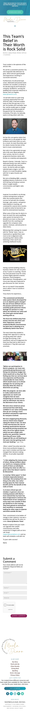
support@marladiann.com (11, 534)
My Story (15, 662)
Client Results (15, 666)
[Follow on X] (15, 693)
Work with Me (15, 664)
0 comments (7, 54)
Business (5, 53)
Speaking (15, 671)
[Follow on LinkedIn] (22, 693)
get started (15, 688)
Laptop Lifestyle (12, 53)
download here (15, 12)
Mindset (19, 53)
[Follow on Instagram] (11, 693)
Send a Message (15, 673)
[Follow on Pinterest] (18, 693)
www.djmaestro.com (10, 94)
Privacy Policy (15, 675)
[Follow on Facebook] (7, 693)
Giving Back (15, 668)
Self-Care (24, 53)
